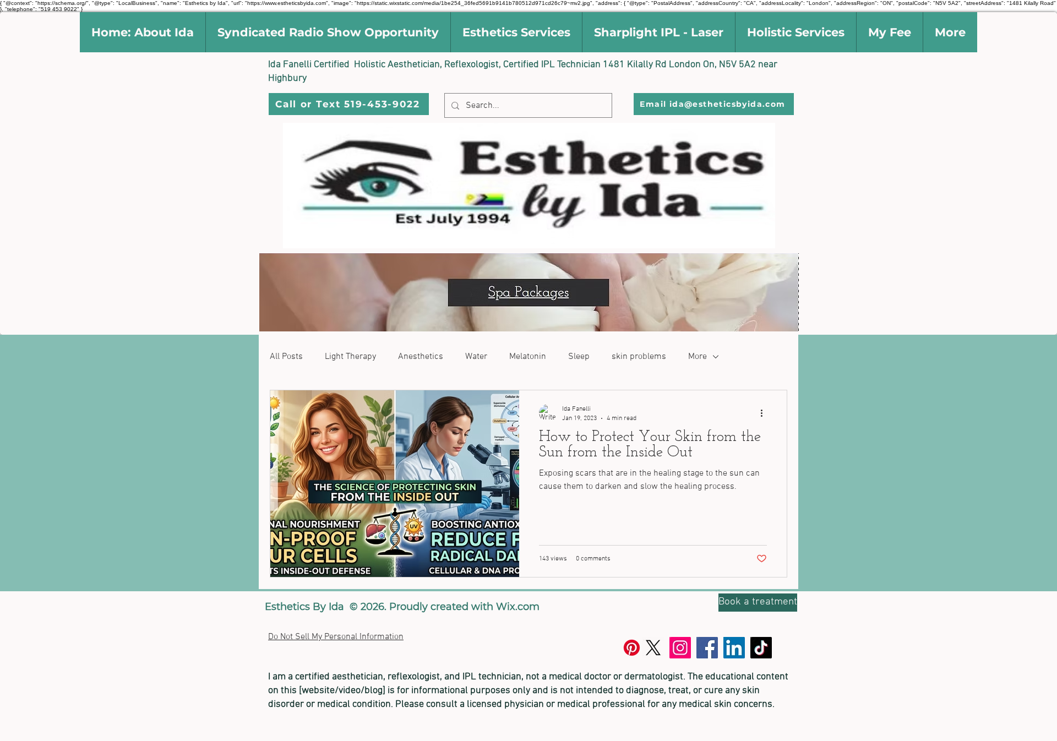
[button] (142, 32)
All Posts (286, 356)
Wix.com (518, 607)
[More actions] (765, 412)
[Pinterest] (631, 647)
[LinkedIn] (734, 647)
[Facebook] (707, 647)
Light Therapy (350, 356)
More (697, 356)
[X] (653, 647)
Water (476, 356)
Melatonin (527, 356)
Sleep (579, 356)
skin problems (639, 356)
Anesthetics (420, 356)
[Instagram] (680, 647)
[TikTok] (761, 647)
